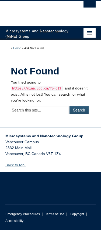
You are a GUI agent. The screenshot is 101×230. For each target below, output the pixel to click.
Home (17, 48)
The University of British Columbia (37, 11)
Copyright (77, 214)
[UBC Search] (89, 7)
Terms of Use (54, 214)
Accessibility (14, 221)
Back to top (15, 165)
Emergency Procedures (22, 214)
